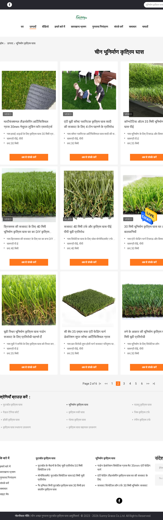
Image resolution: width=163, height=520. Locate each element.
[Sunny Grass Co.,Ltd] (81, 17)
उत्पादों (33, 26)
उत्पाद (10, 43)
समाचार (132, 26)
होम (1, 43)
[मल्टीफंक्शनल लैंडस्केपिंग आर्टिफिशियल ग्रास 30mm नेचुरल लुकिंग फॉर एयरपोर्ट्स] (29, 90)
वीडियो (45, 26)
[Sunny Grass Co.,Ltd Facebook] (9, 4)
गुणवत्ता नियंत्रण (100, 26)
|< (100, 383)
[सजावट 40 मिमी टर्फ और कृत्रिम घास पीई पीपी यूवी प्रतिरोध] (89, 195)
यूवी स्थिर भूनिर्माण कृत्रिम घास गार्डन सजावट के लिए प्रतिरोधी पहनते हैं (25, 334)
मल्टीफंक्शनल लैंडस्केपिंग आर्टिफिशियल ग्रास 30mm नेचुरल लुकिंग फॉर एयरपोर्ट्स (28, 124)
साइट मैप (4, 494)
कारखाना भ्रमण (78, 26)
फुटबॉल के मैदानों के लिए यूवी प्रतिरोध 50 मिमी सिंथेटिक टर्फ (60, 467)
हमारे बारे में (60, 26)
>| (154, 383)
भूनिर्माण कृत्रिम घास (78, 404)
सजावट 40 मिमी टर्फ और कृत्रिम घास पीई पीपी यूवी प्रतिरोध (87, 229)
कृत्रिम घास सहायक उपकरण (82, 427)
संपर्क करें (118, 26)
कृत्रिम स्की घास (76, 412)
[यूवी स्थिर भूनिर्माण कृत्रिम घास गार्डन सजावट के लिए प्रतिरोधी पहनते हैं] (29, 300)
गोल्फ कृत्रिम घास (77, 419)
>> (147, 383)
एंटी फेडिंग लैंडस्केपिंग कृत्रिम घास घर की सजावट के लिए (122, 477)
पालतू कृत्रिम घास (142, 404)
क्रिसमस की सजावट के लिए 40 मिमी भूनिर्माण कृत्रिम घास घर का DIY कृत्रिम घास (26, 229)
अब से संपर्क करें (28, 157)
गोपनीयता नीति (22, 515)
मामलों (145, 26)
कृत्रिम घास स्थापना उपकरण (17, 427)
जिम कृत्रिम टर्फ (142, 412)
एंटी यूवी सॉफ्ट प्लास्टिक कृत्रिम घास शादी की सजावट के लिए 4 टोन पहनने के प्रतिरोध (89, 124)
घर (22, 26)
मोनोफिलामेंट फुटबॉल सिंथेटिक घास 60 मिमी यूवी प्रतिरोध (61, 477)
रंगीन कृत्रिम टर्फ (142, 419)
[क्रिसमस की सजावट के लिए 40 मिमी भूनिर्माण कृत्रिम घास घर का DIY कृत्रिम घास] (29, 195)
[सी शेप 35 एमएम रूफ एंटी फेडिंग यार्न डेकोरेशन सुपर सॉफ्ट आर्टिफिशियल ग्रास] (89, 300)
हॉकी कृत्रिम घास (11, 419)
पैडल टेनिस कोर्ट (11, 412)
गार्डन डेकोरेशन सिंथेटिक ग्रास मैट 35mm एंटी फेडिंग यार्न (123, 467)
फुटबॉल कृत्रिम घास (12, 404)
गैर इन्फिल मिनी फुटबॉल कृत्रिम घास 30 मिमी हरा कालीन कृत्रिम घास (61, 487)
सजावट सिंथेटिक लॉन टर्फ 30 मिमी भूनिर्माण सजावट (122, 485)
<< (106, 383)
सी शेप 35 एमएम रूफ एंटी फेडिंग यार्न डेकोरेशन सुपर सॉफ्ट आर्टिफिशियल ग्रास (87, 334)
